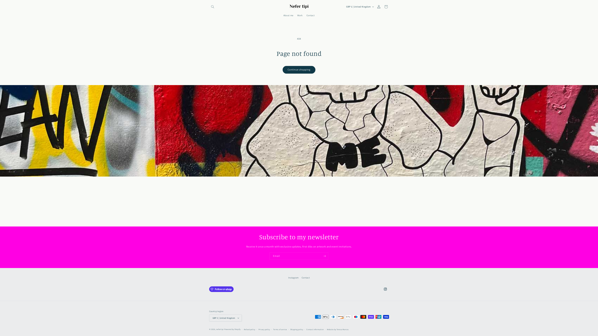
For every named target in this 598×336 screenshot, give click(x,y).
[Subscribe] (324, 256)
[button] (212, 6)
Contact (306, 277)
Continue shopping (299, 69)
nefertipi (220, 329)
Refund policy (249, 329)
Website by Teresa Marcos (338, 329)
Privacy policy (264, 329)
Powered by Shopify (232, 329)
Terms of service (280, 329)
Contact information (315, 329)
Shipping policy (296, 329)
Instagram (293, 277)
